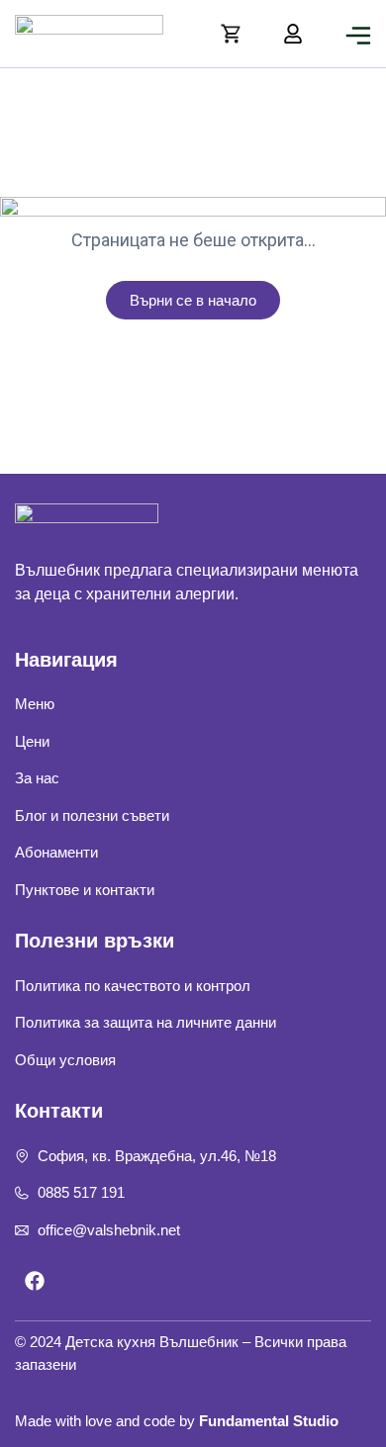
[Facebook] (34, 1281)
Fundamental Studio (268, 1420)
